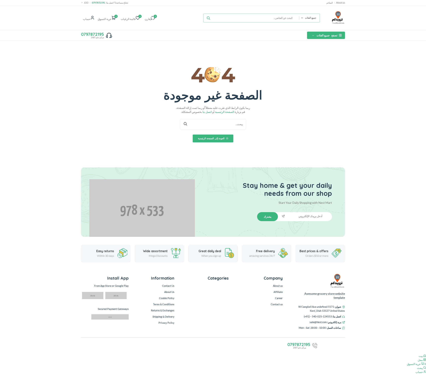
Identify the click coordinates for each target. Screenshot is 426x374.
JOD (86, 3)
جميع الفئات (327, 35)
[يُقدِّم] (208, 18)
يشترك (267, 216)
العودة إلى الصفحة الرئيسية (211, 138)
